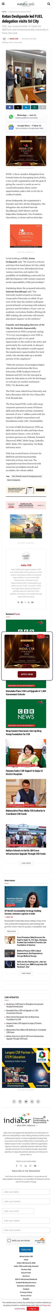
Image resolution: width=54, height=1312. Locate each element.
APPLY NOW (27, 674)
